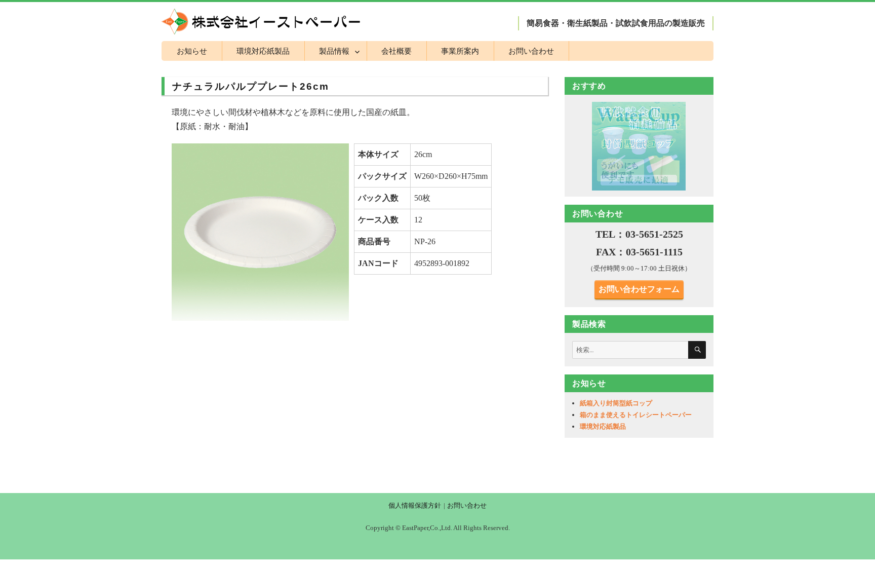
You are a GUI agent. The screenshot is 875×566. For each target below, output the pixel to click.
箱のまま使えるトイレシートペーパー (636, 415)
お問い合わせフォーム (639, 289)
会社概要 (396, 51)
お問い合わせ (531, 51)
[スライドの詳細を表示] (639, 146)
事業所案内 (460, 51)
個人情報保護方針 (414, 505)
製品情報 (334, 51)
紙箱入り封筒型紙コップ (616, 403)
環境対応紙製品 (263, 51)
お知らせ (192, 51)
